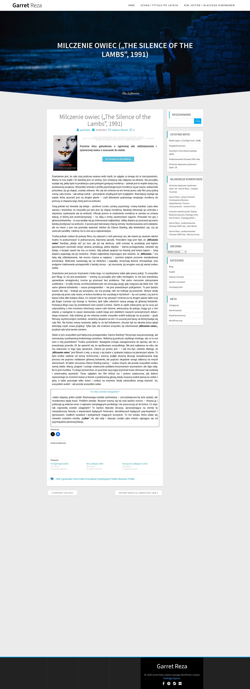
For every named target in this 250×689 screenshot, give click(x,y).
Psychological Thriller (106, 478)
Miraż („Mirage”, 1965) (94, 464)
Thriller (131, 478)
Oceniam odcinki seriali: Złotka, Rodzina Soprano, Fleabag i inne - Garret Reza (184, 214)
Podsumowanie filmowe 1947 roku (184, 159)
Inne (131, 5)
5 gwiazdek (66, 478)
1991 (58, 478)
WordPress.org (175, 320)
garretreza (85, 129)
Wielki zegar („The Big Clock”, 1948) (185, 140)
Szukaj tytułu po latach (159, 5)
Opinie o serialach (177, 282)
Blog (171, 266)
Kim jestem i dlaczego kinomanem (209, 5)
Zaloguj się (174, 305)
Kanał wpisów (175, 310)
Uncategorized (175, 287)
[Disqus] (105, 533)
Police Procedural (87, 478)
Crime (75, 478)
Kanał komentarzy (177, 315)
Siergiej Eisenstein (177, 145)
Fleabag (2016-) (188, 218)
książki (172, 271)
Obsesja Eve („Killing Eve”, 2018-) (135, 464)
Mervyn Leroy (193, 234)
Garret (27, 5)
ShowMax (122, 478)
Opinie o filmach (120, 129)
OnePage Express (171, 678)
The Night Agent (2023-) (60, 464)
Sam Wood (192, 226)
